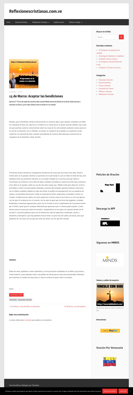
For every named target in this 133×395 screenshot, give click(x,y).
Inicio (8, 22)
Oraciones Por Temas (106, 88)
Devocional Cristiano (25, 300)
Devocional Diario (21, 22)
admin (20, 92)
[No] (131, 391)
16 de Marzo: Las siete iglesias (74, 306)
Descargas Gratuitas (106, 80)
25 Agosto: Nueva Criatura (108, 59)
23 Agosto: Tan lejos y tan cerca (110, 67)
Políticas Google (74, 22)
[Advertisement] (47, 44)
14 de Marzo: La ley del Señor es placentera (25, 306)
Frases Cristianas (105, 86)
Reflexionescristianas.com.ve (35, 11)
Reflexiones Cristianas (39, 22)
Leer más (123, 391)
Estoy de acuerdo (110, 391)
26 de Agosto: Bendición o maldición (111, 56)
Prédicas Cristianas (105, 91)
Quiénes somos (59, 22)
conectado (28, 320)
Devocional (13, 300)
